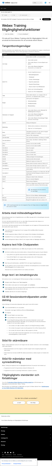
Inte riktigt (33, 402)
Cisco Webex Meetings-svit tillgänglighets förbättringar (14, 420)
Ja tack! (19, 402)
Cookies (14, 454)
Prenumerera (46, 19)
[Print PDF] (40, 19)
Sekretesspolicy (8, 454)
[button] (45, 2)
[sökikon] (33, 2)
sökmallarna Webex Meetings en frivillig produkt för (20, 382)
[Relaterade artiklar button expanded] (50, 416)
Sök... (35, 2)
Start (2, 8)
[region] (18, 462)
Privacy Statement (6, 463)
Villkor (3, 454)
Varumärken (19, 454)
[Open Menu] (49, 2)
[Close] (35, 460)
